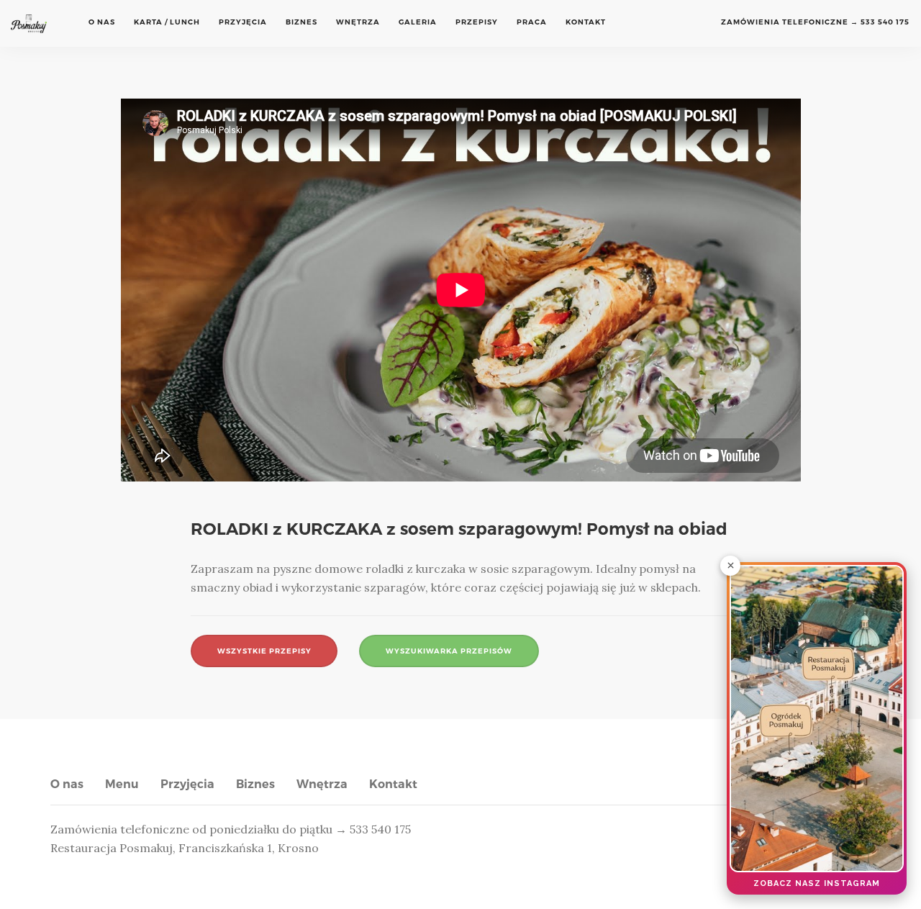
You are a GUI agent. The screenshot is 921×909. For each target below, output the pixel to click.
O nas (102, 22)
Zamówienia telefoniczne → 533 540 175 (815, 22)
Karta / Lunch (167, 22)
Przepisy (476, 22)
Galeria (418, 22)
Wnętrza (358, 22)
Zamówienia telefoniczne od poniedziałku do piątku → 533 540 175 (230, 829)
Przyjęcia (243, 22)
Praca (532, 22)
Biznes (301, 22)
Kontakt (586, 22)
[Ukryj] (730, 566)
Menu (122, 784)
